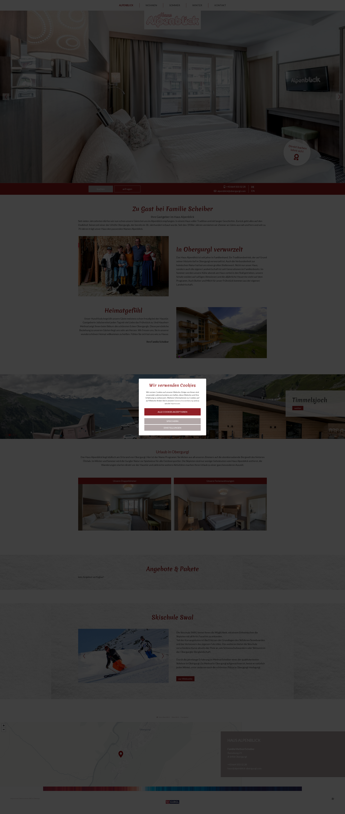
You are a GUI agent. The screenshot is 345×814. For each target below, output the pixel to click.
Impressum (175, 403)
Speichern (172, 421)
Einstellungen (172, 427)
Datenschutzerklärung (183, 400)
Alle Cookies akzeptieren (172, 411)
